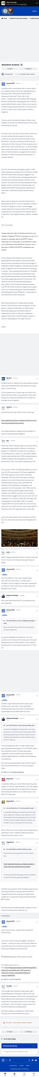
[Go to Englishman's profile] (3, 843)
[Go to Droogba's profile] (3, 986)
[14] (26, 238)
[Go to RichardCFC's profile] (3, 779)
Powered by (19, 1069)
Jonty (8, 552)
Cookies (21, 1065)
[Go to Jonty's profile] (3, 553)
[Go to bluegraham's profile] (3, 802)
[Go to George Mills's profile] (3, 74)
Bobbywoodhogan (12, 595)
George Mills (9, 74)
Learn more (3, 3)
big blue (9, 378)
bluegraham (10, 801)
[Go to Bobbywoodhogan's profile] (3, 596)
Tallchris (9, 407)
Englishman (10, 842)
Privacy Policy (13, 1065)
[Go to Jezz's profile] (3, 441)
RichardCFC (10, 779)
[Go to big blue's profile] (3, 378)
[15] (20, 247)
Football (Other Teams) (27, 74)
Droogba (9, 986)
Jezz (7, 440)
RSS (28, 1065)
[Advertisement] (19, 40)
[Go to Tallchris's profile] (3, 408)
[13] (16, 236)
